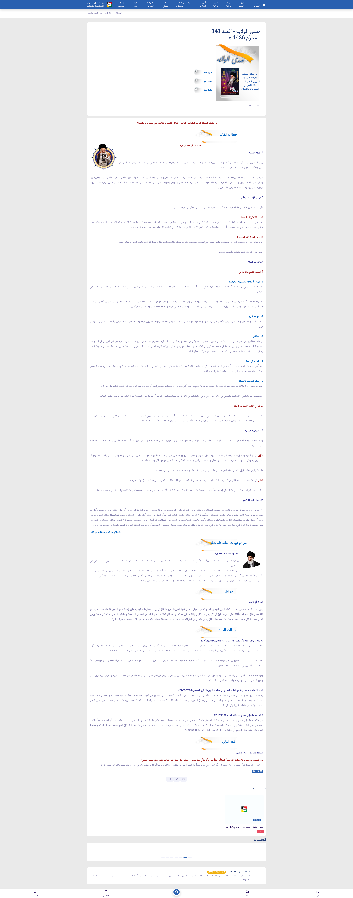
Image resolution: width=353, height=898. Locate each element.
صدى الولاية (215, 4)
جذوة (190, 3)
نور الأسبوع (240, 4)
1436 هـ (108, 13)
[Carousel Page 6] (167, 857)
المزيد (260, 831)
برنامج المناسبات (121, 4)
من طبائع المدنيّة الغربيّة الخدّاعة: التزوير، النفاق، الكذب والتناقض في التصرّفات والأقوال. (250, 81)
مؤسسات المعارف (256, 4)
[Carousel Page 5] (171, 857)
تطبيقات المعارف (150, 4)
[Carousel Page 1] (190, 857)
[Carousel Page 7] (163, 857)
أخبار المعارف (203, 4)
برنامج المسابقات (180, 4)
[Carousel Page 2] (185, 857)
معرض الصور (135, 4)
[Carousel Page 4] (176, 857)
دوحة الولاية (228, 4)
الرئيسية (90, 13)
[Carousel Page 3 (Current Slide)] (181, 857)
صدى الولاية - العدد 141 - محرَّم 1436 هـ (245, 827)
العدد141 (118, 13)
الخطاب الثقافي (165, 4)
